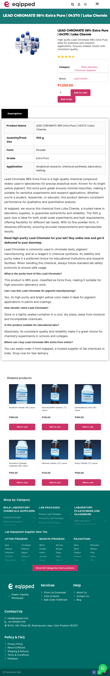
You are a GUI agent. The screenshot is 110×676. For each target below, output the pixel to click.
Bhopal (59, 549)
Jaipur (93, 556)
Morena (59, 545)
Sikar (92, 560)
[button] (72, 4)
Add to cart (80, 92)
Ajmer (76, 549)
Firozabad (26, 545)
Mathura (25, 549)
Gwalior (42, 549)
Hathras (8, 549)
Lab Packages (49, 507)
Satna (42, 564)
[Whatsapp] (99, 672)
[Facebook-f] (94, 672)
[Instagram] (105, 672)
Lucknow (9, 556)
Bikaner (93, 549)
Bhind (42, 545)
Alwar (76, 545)
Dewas (42, 560)
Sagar (58, 552)
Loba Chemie (80, 78)
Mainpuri (25, 556)
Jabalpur (43, 556)
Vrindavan (9, 552)
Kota (92, 552)
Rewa (58, 564)
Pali (75, 564)
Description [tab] (15, 113)
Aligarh (24, 552)
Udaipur (77, 552)
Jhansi (24, 564)
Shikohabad (10, 560)
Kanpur (8, 564)
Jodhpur (77, 556)
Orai (23, 560)
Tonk (76, 560)
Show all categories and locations (55, 568)
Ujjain (58, 556)
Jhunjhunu (95, 564)
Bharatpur (94, 545)
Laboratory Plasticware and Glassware (87, 511)
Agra (7, 545)
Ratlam (59, 560)
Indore (42, 552)
